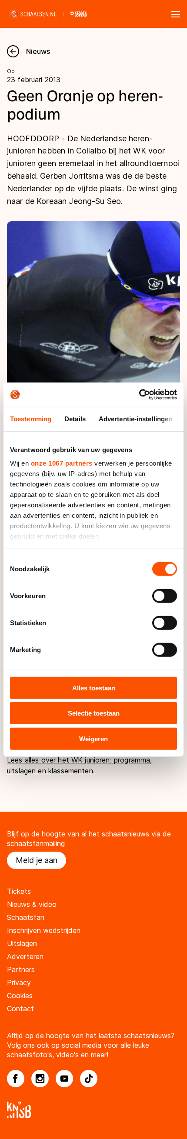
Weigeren (93, 738)
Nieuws (38, 51)
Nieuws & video (32, 904)
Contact (20, 1008)
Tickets (19, 891)
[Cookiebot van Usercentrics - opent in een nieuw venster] (139, 394)
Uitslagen (22, 943)
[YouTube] (64, 1078)
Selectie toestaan (94, 713)
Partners (21, 969)
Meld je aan (36, 860)
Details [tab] (75, 418)
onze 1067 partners (62, 463)
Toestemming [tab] (30, 418)
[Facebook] (15, 1078)
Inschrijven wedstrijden (43, 930)
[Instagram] (40, 1078)
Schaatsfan (25, 917)
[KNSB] (93, 1110)
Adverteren (25, 956)
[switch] (164, 596)
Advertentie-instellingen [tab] (135, 418)
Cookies (20, 995)
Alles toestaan (93, 687)
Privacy (19, 982)
